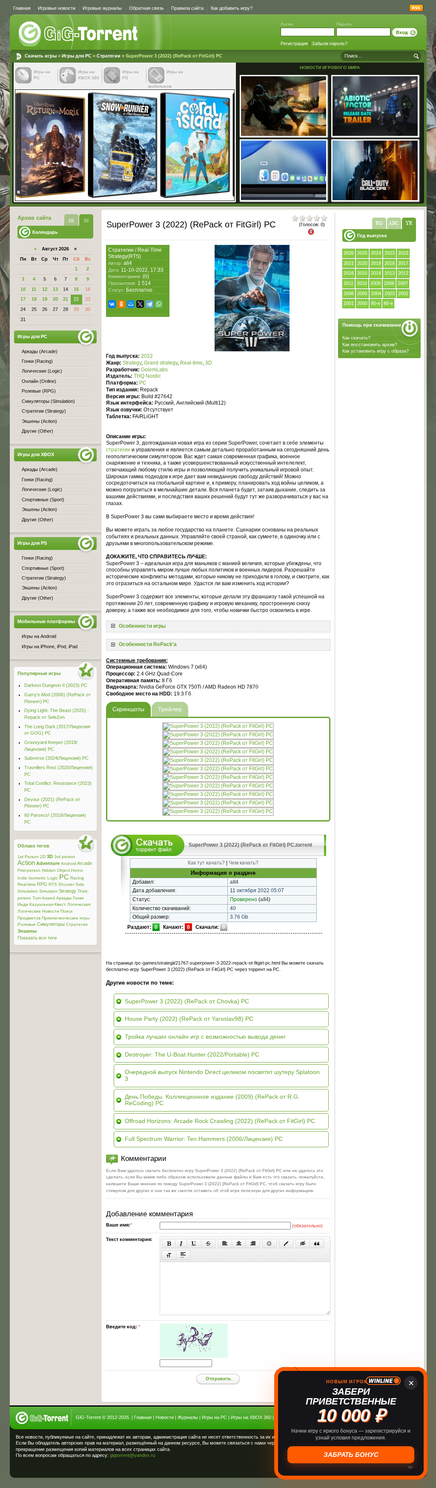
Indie (22, 878)
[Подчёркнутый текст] (194, 1243)
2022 (403, 253)
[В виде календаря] (86, 220)
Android (68, 863)
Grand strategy (161, 363)
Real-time (191, 363)
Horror (77, 870)
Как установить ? (375, 350)
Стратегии (108, 55)
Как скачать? (356, 337)
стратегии (118, 450)
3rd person (64, 856)
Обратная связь (146, 8)
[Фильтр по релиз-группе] (379, 223)
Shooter (66, 884)
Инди (22, 904)
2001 (349, 303)
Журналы (188, 1417)
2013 (389, 273)
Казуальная (41, 904)
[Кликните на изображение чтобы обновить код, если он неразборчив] (194, 1356)
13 (55, 289)
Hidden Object (56, 870)
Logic (52, 878)
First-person (28, 870)
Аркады (64, 898)
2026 (349, 253)
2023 (389, 253)
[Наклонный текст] (181, 1243)
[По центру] (239, 1243)
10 (23, 289)
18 (34, 299)
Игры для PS (32, 543)
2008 (389, 283)
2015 (362, 273)
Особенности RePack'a (148, 644)
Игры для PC (77, 55)
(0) (146, 276)
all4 (127, 263)
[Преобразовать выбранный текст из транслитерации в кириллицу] (169, 1255)
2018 (389, 263)
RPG (42, 884)
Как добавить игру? (231, 8)
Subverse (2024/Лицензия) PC (56, 758)
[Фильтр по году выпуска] (409, 223)
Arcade (84, 863)
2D (43, 856)
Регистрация (294, 43)
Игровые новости (56, 8)
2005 (362, 293)
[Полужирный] (168, 1243)
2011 (348, 283)
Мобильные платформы (46, 621)
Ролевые (26, 924)
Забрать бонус (351, 1454)
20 (55, 299)
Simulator (48, 891)
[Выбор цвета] (286, 1243)
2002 (403, 293)
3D (208, 363)
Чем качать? (243, 863)
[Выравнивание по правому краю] (253, 1243)
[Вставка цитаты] (317, 1243)
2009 (375, 283)
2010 (362, 283)
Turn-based (43, 898)
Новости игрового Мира (330, 67)
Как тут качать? (206, 863)
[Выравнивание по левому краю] (225, 1243)
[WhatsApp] (159, 304)
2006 (349, 293)
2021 (349, 263)
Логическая (78, 904)
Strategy (132, 363)
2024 (376, 253)
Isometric (37, 878)
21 (65, 299)
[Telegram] (149, 304)
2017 (403, 263)
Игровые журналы (102, 8)
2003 (389, 293)
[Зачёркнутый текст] (208, 1243)
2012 (403, 273)
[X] (140, 304)
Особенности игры (142, 626)
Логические (29, 911)
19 (44, 299)
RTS (53, 884)
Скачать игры (78, 34)
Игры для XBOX (35, 454)
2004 (376, 293)
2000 (362, 303)
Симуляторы (51, 924)
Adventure (48, 863)
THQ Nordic (147, 376)
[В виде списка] (71, 220)
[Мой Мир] (131, 304)
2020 (362, 263)
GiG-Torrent (88, 1417)
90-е (375, 303)
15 (76, 289)
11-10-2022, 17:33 (142, 270)
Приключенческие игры (65, 918)
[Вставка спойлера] (183, 1255)
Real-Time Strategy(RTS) (135, 253)
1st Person (28, 856)
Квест (60, 904)
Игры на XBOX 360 (251, 1417)
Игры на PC (214, 1417)
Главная (22, 8)
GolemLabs (154, 370)
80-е (388, 303)
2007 (403, 283)
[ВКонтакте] (112, 304)
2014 (376, 273)
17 (23, 299)
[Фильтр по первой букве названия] (394, 223)
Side (79, 884)
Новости (50, 911)
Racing (77, 878)
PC (142, 383)
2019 (376, 263)
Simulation (27, 891)
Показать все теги (37, 937)
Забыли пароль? (329, 43)
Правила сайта (187, 8)
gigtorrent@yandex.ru (132, 1455)
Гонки (78, 898)
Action (26, 862)
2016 (349, 273)
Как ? (369, 344)
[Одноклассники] (121, 304)
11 (34, 289)
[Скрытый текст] (302, 1243)
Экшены (27, 931)
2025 (362, 253)
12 (44, 289)
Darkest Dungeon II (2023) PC (55, 685)
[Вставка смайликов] (269, 1243)
